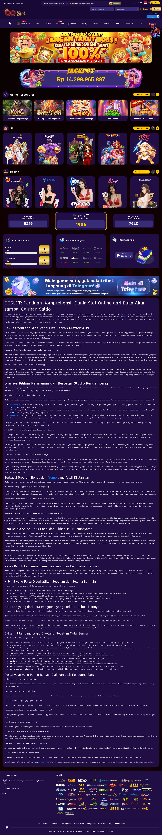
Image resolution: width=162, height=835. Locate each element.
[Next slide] (157, 94)
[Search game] (141, 24)
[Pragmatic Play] (17, 149)
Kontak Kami (79, 823)
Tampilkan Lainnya (142, 94)
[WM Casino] (49, 192)
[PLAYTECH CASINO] (81, 192)
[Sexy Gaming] (112, 192)
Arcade (106, 23)
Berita (118, 23)
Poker (95, 23)
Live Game (60, 23)
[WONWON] (112, 149)
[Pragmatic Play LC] (17, 192)
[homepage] (9, 24)
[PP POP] (144, 149)
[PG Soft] (49, 149)
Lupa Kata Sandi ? (153, 13)
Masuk (145, 9)
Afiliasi (156, 3)
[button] (149, 47)
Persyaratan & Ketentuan (96, 823)
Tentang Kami (65, 823)
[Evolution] (144, 192)
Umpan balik (120, 823)
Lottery (84, 23)
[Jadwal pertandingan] (115, 3)
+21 (38, 823)
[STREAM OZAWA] (156, 32)
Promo (52, 477)
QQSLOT (124, 314)
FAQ (110, 823)
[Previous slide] (153, 94)
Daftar (156, 8)
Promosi (129, 23)
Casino (48, 23)
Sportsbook (72, 23)
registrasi (46, 695)
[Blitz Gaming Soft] (81, 149)
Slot (37, 23)
